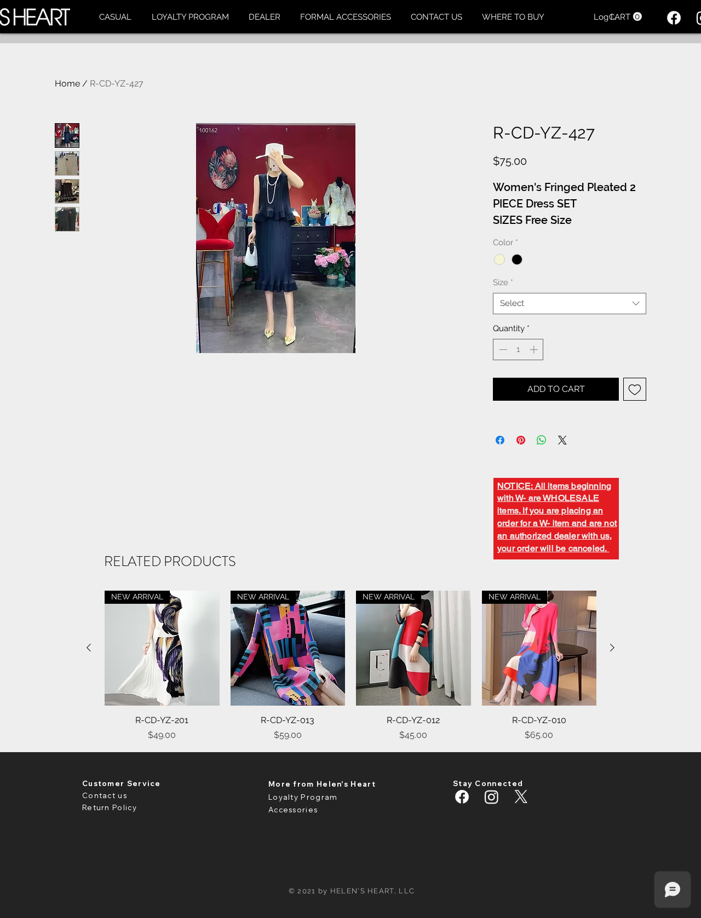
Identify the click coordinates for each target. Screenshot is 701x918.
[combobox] (569, 303)
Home (67, 83)
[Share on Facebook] (500, 440)
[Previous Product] (88, 647)
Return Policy (109, 807)
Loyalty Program (303, 797)
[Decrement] (502, 349)
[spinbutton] (518, 349)
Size (503, 282)
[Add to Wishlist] (634, 389)
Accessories (293, 809)
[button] (115, 17)
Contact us (104, 795)
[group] (350, 666)
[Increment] (534, 349)
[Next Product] (612, 647)
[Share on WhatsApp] (541, 440)
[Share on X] (562, 440)
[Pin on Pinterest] (520, 440)
